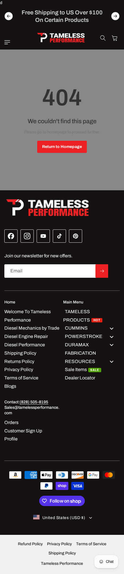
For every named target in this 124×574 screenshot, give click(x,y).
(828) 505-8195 (34, 402)
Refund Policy (30, 544)
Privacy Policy (59, 544)
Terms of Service (91, 544)
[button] (8, 42)
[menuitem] (91, 316)
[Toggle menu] (111, 328)
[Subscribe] (101, 271)
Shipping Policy (62, 553)
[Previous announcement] (8, 16)
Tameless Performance (62, 563)
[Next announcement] (115, 16)
